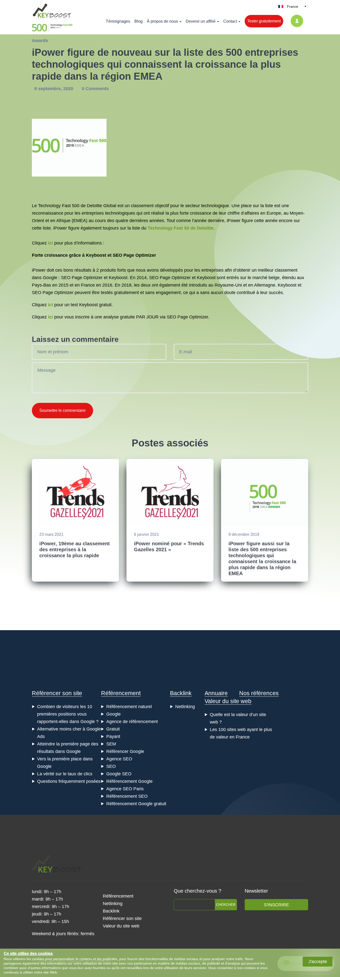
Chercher (225, 905)
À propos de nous (162, 21)
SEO (65, 277)
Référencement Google (129, 781)
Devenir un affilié (201, 21)
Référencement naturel (129, 706)
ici (50, 243)
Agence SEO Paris (125, 788)
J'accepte (317, 961)
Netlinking (185, 706)
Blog (138, 21)
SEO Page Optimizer (170, 277)
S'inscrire (276, 904)
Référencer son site (57, 693)
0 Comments (95, 88)
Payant (113, 736)
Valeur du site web (228, 701)
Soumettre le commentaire (62, 410)
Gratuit (113, 729)
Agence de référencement (132, 721)
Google (113, 714)
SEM (111, 743)
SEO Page (123, 255)
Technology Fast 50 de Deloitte (180, 228)
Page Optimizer (87, 277)
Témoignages (118, 21)
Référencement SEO (127, 796)
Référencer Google (125, 751)
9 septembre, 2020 (54, 88)
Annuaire (216, 693)
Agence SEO (119, 758)
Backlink (181, 693)
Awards (40, 40)
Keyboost (96, 255)
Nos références (259, 693)
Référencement (121, 693)
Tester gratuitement (264, 21)
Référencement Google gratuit (136, 803)
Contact (230, 21)
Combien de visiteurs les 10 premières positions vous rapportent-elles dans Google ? (68, 714)
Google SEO (118, 773)
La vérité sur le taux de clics (64, 773)
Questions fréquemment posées (69, 781)
